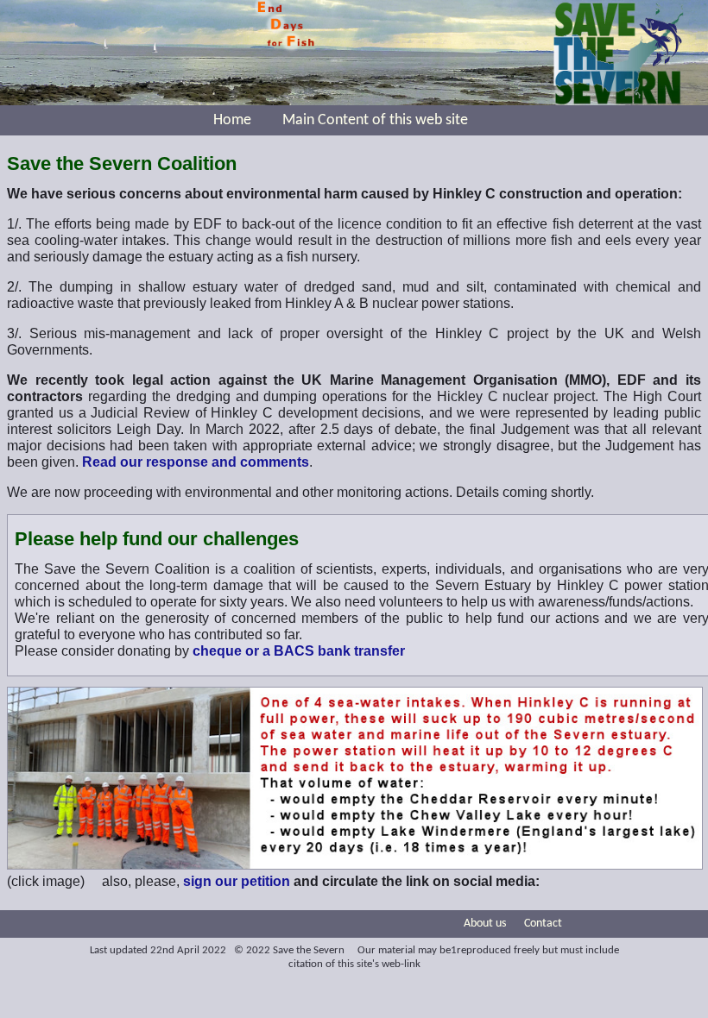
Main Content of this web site (375, 120)
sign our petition (236, 881)
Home (232, 120)
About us (485, 923)
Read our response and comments (195, 462)
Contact (543, 923)
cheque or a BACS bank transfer (299, 651)
